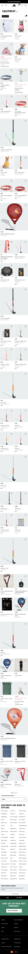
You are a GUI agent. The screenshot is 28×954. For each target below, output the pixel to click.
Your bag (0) (19, 897)
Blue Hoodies (4, 837)
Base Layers (4, 810)
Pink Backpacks (13, 858)
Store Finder (17, 931)
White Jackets (22, 849)
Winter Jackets (21, 867)
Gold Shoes (4, 867)
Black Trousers (3, 834)
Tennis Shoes (22, 837)
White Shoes (22, 852)
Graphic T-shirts (13, 814)
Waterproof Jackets (22, 843)
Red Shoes (13, 875)
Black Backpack (3, 829)
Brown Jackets (3, 849)
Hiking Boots (13, 831)
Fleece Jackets (5, 864)
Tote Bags (21, 840)
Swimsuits (21, 831)
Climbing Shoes (3, 855)
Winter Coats (4, 858)
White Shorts (22, 855)
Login (7, 897)
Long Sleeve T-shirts (14, 846)
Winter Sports (22, 870)
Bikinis (3, 825)
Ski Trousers (22, 822)
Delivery (3, 919)
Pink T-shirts (13, 867)
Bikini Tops (4, 822)
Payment (16, 927)
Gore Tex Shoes (12, 811)
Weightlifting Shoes (22, 846)
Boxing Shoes (4, 846)
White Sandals (23, 858)
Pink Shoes (13, 864)
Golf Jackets (4, 870)
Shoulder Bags (21, 814)
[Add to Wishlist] (11, 21)
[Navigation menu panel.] (2, 5)
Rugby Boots (13, 878)
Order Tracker (4, 923)
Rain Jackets (13, 870)
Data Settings (17, 938)
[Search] (22, 5)
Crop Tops (3, 861)
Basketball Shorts (4, 817)
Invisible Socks (12, 834)
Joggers (12, 837)
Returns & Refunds (18, 919)
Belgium (16, 951)
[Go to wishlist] (6, 5)
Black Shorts (4, 831)
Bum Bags (4, 852)
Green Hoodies (14, 816)
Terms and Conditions (6, 946)
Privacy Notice (17, 942)
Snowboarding (23, 825)
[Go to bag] (25, 5)
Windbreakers (22, 864)
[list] (11, 16)
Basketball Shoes (4, 814)
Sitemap (16, 923)
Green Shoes (13, 819)
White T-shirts (23, 861)
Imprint (3, 927)
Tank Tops (21, 834)
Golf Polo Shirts (3, 873)
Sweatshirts (22, 828)
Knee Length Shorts (22, 811)
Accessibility (17, 946)
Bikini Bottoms (3, 820)
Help (2, 931)
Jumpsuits (13, 840)
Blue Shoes (4, 840)
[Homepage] (14, 6)
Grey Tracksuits (13, 826)
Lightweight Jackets (13, 843)
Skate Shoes (22, 816)
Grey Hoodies (13, 822)
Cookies (3, 942)
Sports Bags (13, 852)
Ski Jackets (22, 819)
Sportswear (13, 855)
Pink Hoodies (13, 861)
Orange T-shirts (12, 849)
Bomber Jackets (3, 843)
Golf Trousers (4, 878)
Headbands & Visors (13, 829)
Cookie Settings (5, 938)
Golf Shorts (4, 875)
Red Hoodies (13, 873)
